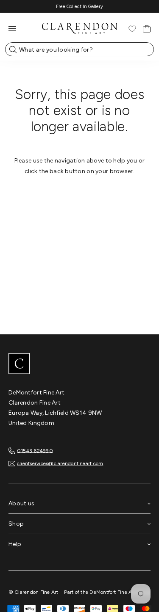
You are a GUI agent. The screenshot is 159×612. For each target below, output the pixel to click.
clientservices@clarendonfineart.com (60, 463)
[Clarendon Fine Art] (79, 364)
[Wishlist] (132, 29)
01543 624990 (35, 450)
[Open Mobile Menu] (12, 28)
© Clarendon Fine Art (33, 592)
